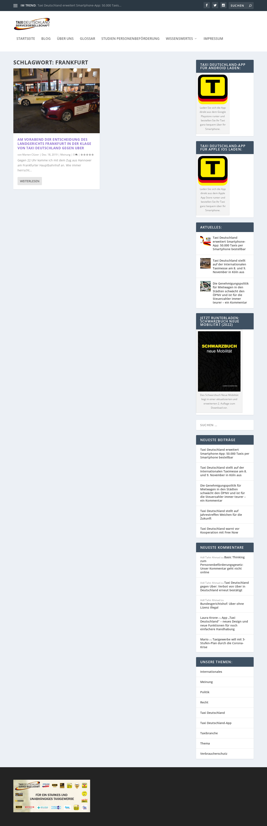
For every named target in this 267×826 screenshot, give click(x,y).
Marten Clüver (30, 154)
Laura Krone (209, 618)
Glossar (87, 39)
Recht (204, 702)
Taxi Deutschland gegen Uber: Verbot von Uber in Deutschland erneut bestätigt (224, 586)
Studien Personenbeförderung (130, 39)
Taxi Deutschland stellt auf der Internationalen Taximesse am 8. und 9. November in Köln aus (229, 266)
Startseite (25, 39)
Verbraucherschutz (213, 754)
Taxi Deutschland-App (216, 723)
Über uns (65, 39)
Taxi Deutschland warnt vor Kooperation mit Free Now (219, 530)
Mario (204, 639)
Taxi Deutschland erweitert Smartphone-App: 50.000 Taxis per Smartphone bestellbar (229, 243)
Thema (205, 743)
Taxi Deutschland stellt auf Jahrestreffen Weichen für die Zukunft (221, 514)
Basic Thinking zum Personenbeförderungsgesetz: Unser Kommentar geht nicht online (222, 564)
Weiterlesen (29, 181)
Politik (204, 692)
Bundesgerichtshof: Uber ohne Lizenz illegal (222, 605)
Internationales (211, 672)
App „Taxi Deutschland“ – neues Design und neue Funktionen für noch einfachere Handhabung (224, 623)
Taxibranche (209, 733)
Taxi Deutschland (212, 713)
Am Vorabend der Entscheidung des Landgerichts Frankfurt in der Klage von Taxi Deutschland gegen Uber (54, 144)
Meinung (65, 154)
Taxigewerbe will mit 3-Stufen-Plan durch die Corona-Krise (222, 643)
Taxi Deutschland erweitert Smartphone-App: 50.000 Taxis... (79, 5)
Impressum (213, 39)
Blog (46, 39)
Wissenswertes (179, 39)
